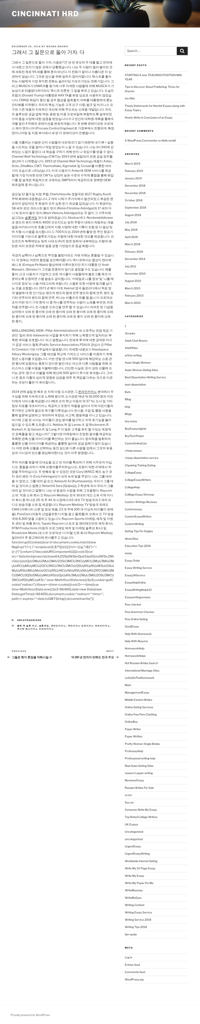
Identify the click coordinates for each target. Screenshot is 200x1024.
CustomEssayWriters (138, 516)
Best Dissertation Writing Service (145, 377)
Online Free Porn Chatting (141, 714)
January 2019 (133, 178)
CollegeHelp (132, 487)
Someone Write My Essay (141, 809)
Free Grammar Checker (139, 612)
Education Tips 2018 (138, 545)
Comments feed (135, 972)
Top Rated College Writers (141, 817)
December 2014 (135, 259)
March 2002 (133, 302)
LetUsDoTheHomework (139, 677)
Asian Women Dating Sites (141, 370)
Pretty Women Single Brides (142, 743)
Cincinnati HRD (45, 13)
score (128, 795)
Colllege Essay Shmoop (139, 494)
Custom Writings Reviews (141, 502)
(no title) (130, 98)
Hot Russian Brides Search (141, 663)
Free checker (133, 604)
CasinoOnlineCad (135, 443)
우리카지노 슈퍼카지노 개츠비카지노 (89, 625)
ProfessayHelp (134, 751)
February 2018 (134, 251)
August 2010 (133, 280)
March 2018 (132, 244)
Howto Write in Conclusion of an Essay (148, 117)
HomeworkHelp (134, 648)
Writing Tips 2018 (136, 927)
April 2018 (131, 237)
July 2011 (130, 266)
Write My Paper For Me (139, 883)
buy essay (131, 421)
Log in (128, 957)
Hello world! (169, 140)
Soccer (129, 802)
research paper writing (139, 773)
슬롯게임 (31, 218)
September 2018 (135, 207)
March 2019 (132, 163)
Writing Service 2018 (138, 919)
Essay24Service (135, 575)
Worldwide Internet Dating (141, 861)
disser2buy (131, 538)
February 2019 (134, 170)
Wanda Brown (57, 46)
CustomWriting (134, 524)
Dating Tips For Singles (139, 531)
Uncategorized (29, 620)
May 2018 (131, 229)
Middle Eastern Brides (138, 699)
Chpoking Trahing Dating (140, 465)
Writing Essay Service (138, 912)
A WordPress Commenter (141, 140)
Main (128, 685)
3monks (130, 333)
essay (128, 553)
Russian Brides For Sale (139, 787)
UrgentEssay (133, 846)
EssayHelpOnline (135, 582)
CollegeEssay (133, 472)
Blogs (128, 414)
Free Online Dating (136, 619)
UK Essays (131, 824)
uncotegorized (134, 839)
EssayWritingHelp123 (138, 589)
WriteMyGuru (133, 897)
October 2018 (133, 200)
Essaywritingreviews (137, 597)
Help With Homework (138, 633)
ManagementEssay (137, 692)
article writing (133, 355)
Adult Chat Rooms (136, 340)
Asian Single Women (138, 362)
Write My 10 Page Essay (140, 868)
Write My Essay (134, 875)
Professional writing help (140, 758)
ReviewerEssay (134, 780)
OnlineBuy (131, 721)
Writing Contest (134, 905)
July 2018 (131, 222)
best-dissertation (135, 384)
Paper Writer (133, 729)
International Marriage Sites (142, 670)
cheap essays (133, 450)
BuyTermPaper (134, 436)
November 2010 (135, 273)
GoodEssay (132, 626)
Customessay (133, 509)
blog (127, 406)
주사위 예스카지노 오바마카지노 (35, 628)
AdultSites (131, 348)
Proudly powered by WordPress (30, 1015)
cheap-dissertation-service (141, 457)
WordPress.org (134, 979)
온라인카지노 (87, 392)
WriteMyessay (134, 890)
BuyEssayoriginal (135, 428)
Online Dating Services (139, 707)
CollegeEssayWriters (138, 479)
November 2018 (135, 193)
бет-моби (131, 934)
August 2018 (133, 215)
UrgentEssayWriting (137, 853)
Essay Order (132, 560)
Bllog (128, 399)
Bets (128, 392)
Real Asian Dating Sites (139, 765)
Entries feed (132, 964)
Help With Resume (136, 641)
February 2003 (134, 295)
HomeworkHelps (135, 655)
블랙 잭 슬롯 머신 (27, 625)
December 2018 (135, 185)
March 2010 (132, 288)
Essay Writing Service (138, 567)
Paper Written (133, 736)
